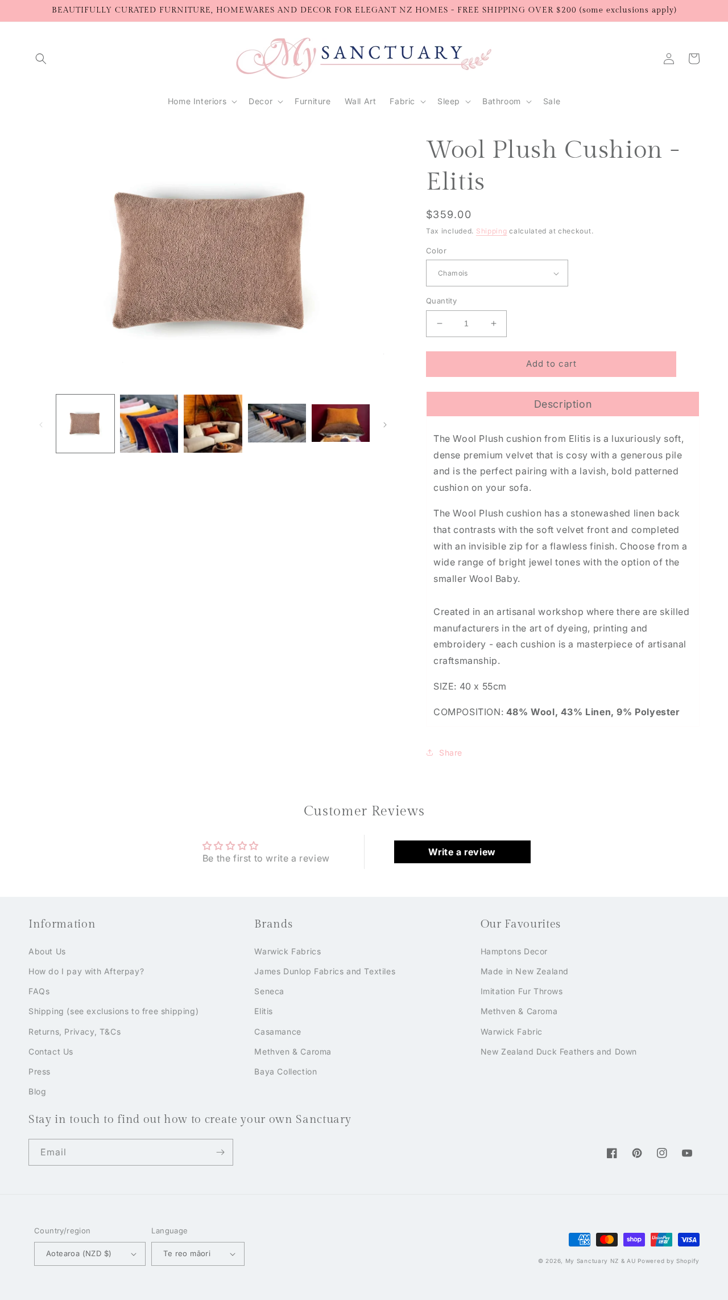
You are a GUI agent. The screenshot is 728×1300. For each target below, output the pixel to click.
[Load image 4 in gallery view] (277, 424)
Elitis (263, 1011)
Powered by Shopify (669, 1260)
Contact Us (50, 1051)
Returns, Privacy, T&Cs (74, 1031)
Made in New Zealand (525, 971)
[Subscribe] (220, 1152)
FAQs (38, 991)
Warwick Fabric (512, 1031)
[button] (40, 58)
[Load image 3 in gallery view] (213, 424)
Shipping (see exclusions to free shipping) (113, 1011)
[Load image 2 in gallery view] (149, 424)
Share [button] (450, 752)
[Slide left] (40, 423)
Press (39, 1071)
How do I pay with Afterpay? (86, 971)
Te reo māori (186, 1253)
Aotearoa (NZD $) (78, 1253)
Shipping (491, 231)
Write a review (461, 852)
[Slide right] (385, 423)
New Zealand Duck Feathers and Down (559, 1051)
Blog (37, 1091)
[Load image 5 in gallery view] (341, 424)
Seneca (269, 991)
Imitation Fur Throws (522, 991)
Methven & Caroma (293, 1051)
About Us (47, 951)
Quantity (441, 300)
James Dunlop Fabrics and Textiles (324, 971)
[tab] (563, 403)
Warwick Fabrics (287, 951)
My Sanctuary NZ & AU (600, 1260)
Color (436, 250)
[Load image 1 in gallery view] (85, 424)
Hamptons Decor (514, 951)
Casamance (277, 1031)
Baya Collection (285, 1071)
